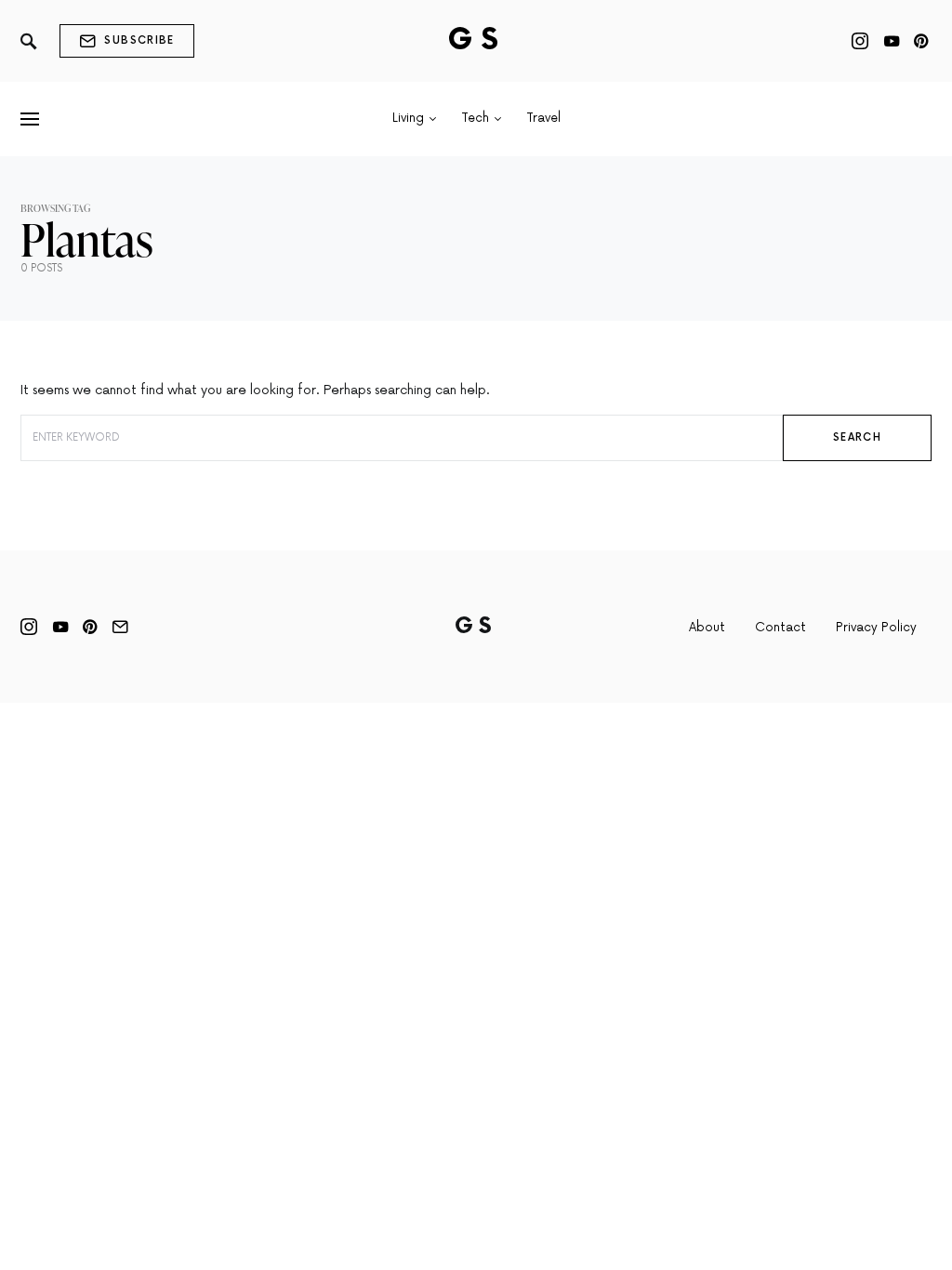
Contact (780, 627)
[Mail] (120, 626)
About (707, 627)
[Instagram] (860, 41)
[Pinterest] (921, 41)
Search (857, 437)
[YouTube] (891, 41)
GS (476, 40)
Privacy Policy (876, 627)
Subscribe (139, 40)
